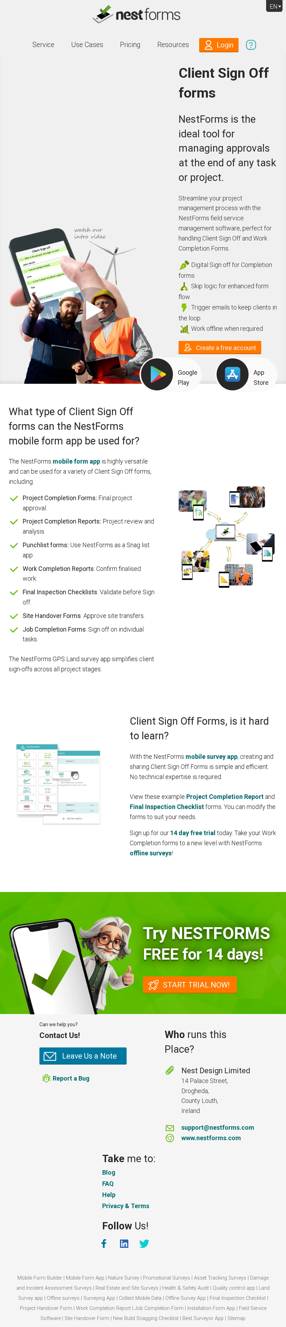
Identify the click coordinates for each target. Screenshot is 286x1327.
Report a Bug (71, 1078)
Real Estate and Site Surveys (127, 1288)
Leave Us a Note (89, 1056)
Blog (108, 1172)
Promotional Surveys (166, 1278)
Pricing (130, 45)
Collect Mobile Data (140, 1298)
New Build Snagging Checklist (146, 1318)
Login (225, 45)
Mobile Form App (85, 1278)
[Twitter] (145, 1243)
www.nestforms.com (211, 1138)
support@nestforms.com (217, 1127)
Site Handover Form (87, 1318)
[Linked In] (124, 1243)
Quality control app (234, 1288)
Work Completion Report (103, 1308)
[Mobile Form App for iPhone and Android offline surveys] (143, 15)
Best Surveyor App (203, 1318)
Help (108, 1194)
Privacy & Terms (125, 1206)
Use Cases (87, 45)
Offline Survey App (185, 1298)
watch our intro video (92, 310)
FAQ (108, 1183)
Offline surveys (63, 1298)
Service (43, 45)
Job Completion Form (159, 1308)
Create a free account (226, 347)
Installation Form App (211, 1308)
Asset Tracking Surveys (220, 1278)
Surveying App (99, 1298)
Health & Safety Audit (185, 1288)
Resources (173, 45)
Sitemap (236, 1318)
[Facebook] (104, 1243)
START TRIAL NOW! (196, 985)
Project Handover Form (46, 1308)
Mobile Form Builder (39, 1278)
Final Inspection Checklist (238, 1298)
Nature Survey (123, 1278)
